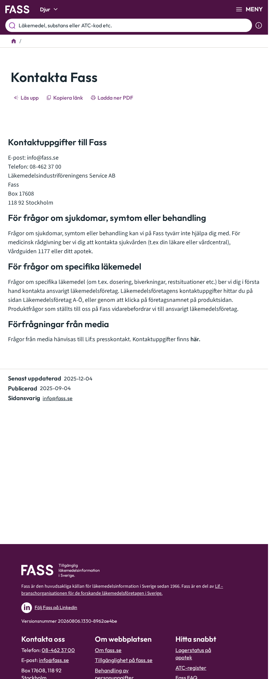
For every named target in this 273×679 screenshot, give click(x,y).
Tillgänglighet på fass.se (123, 660)
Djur (45, 9)
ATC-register (190, 667)
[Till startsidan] (14, 41)
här (194, 339)
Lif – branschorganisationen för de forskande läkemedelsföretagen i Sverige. (122, 590)
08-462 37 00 (58, 650)
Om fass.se (108, 650)
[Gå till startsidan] (17, 9)
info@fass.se (43, 158)
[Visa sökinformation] (259, 25)
